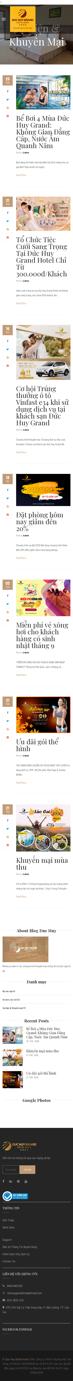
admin (26, 152)
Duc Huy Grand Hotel (17, 1359)
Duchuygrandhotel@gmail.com (24, 1293)
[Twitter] (7, 99)
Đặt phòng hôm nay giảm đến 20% (39, 521)
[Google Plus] (8, 107)
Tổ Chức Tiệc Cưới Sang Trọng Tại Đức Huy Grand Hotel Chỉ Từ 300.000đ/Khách (41, 256)
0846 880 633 (14, 1286)
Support (7, 1239)
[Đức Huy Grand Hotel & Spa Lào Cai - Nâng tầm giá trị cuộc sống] (22, 19)
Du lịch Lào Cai (9, 999)
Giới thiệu (8, 1220)
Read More (21, 174)
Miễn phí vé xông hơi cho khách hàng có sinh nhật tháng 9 (42, 635)
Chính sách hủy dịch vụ (16, 1254)
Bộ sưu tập (7, 991)
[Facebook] (7, 91)
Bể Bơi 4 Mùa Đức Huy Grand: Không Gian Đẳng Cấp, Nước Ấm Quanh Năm (43, 131)
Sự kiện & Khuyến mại (12, 1008)
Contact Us (9, 1261)
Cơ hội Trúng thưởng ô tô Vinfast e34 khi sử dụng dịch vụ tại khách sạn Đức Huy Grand (42, 405)
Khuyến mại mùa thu (42, 863)
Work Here (8, 1227)
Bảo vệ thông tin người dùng (20, 1247)
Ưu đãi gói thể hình (37, 745)
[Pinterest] (8, 115)
